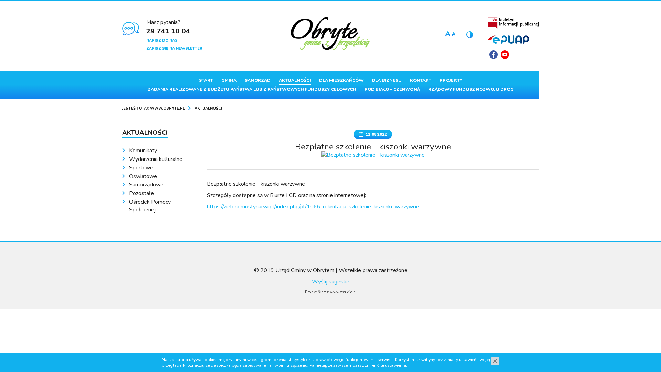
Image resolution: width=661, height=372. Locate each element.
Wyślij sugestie (330, 282)
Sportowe (141, 168)
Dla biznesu (387, 80)
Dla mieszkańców (341, 80)
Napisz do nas (162, 40)
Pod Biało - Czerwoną (392, 89)
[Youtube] (505, 54)
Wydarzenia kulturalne (155, 159)
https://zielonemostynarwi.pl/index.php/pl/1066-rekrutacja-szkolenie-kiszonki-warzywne (313, 206)
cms (325, 292)
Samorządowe (146, 184)
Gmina (229, 80)
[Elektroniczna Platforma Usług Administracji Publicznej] (508, 39)
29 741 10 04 (168, 31)
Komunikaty (143, 150)
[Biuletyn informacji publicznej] (513, 23)
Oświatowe (143, 176)
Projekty (451, 80)
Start (206, 80)
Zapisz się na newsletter (174, 48)
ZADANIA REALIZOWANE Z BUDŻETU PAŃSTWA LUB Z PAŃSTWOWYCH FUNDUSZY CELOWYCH (252, 89)
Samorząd (258, 80)
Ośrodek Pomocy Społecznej (150, 206)
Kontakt (420, 80)
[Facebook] (493, 54)
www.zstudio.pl (343, 292)
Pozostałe (141, 193)
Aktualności (295, 80)
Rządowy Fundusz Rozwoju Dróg (471, 89)
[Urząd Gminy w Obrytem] (330, 34)
